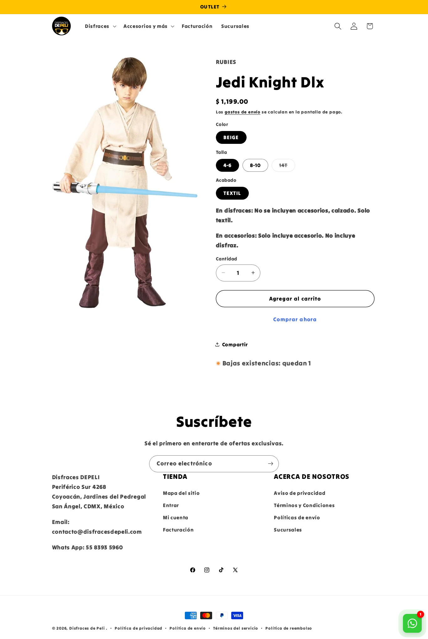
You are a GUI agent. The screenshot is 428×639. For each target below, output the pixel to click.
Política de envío (188, 628)
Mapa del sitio (181, 493)
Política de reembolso (288, 628)
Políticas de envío (297, 517)
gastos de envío (242, 112)
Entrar (171, 505)
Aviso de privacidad (299, 493)
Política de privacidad (138, 628)
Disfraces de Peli (87, 628)
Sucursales (288, 529)
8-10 (255, 165)
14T (287, 166)
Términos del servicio (235, 628)
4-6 (227, 165)
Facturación (178, 529)
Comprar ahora (295, 319)
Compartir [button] (235, 344)
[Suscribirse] (271, 463)
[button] (100, 26)
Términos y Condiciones (304, 505)
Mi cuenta (175, 517)
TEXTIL (232, 193)
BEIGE (231, 137)
